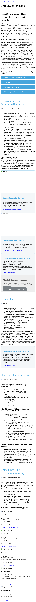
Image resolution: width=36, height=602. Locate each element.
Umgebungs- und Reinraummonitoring (15, 92)
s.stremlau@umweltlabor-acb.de (9, 565)
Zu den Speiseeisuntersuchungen (12, 209)
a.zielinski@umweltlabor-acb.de (9, 546)
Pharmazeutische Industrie (11, 87)
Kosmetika (7, 82)
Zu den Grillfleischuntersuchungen (12, 250)
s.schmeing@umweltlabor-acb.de (10, 600)
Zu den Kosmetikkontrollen (10, 365)
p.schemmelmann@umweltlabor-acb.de (12, 584)
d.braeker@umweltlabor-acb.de (9, 527)
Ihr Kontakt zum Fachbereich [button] (9, 1)
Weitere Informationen (9, 272)
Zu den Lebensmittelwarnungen (14, 288)
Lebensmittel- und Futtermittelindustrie (15, 77)
